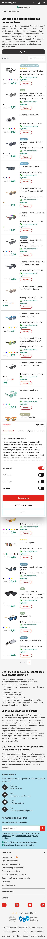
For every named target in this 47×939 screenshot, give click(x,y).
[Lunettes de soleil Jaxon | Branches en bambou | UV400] (11, 593)
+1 (17, 352)
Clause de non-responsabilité (34, 936)
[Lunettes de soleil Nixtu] (11, 119)
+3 (17, 328)
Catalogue (6, 881)
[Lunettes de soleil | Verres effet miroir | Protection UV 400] (11, 343)
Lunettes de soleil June (29, 390)
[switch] (41, 475)
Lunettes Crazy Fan (27, 417)
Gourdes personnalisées (11, 871)
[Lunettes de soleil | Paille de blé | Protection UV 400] (11, 291)
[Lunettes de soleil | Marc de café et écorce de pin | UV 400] (11, 95)
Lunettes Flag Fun (27, 542)
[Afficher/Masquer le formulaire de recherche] (34, 2)
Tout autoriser (23, 498)
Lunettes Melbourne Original (31, 71)
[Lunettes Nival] (11, 520)
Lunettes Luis (25, 616)
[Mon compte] (39, 3)
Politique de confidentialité (34, 932)
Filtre (25, 52)
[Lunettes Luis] (11, 618)
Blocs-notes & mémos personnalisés (16, 878)
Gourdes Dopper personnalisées (14, 875)
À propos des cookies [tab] (36, 431)
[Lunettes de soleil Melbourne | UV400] (11, 569)
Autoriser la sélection (23, 505)
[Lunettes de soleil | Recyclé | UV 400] (11, 144)
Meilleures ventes (8, 885)
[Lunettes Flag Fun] (11, 544)
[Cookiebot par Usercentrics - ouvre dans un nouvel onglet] (34, 425)
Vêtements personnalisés (11, 864)
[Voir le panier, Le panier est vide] (44, 3)
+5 (17, 80)
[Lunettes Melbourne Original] (11, 70)
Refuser (23, 512)
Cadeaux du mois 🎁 (10, 857)
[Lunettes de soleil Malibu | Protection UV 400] (11, 318)
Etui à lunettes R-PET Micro (31, 640)
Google (35, 836)
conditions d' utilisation (23, 836)
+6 (17, 554)
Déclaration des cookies (11, 936)
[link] (17, 662)
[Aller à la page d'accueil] (10, 3)
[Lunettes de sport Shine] (11, 168)
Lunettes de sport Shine (29, 166)
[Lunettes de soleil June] (11, 395)
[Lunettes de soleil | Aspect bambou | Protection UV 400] (11, 193)
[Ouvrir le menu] (3, 2)
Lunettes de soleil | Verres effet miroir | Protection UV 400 (30, 341)
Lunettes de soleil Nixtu (29, 115)
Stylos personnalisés (10, 861)
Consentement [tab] (8, 431)
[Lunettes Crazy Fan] (11, 419)
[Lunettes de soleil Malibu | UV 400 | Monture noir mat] (11, 266)
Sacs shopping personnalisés (13, 868)
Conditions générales (11, 932)
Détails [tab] (20, 431)
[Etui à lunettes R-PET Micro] (11, 642)
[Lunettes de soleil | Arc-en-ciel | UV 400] (11, 217)
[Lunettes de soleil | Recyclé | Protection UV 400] (11, 242)
